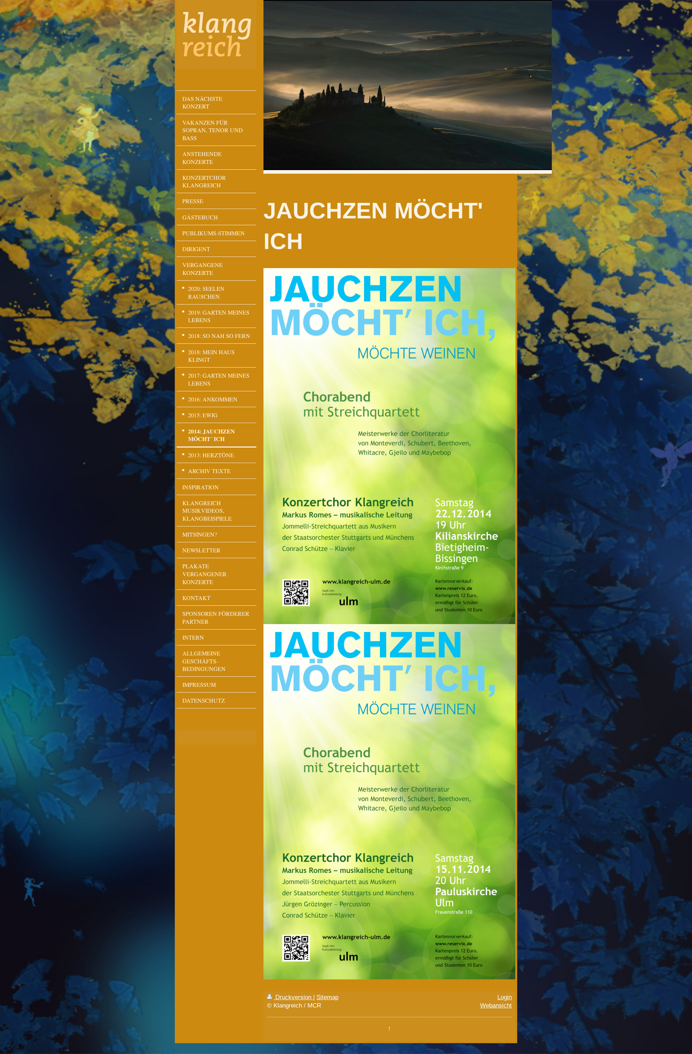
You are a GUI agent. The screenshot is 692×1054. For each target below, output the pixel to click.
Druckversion (293, 997)
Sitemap (327, 997)
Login (504, 997)
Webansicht (496, 1005)
